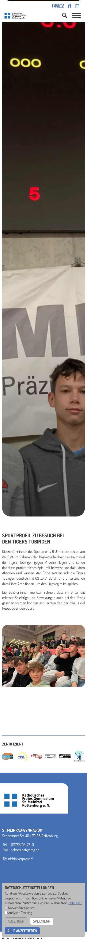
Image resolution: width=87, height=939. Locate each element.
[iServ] (58, 5)
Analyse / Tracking (20, 912)
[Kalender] (77, 5)
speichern (41, 921)
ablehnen (16, 921)
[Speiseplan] (70, 5)
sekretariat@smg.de (25, 849)
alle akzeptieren (22, 930)
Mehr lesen (75, 903)
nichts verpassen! (20, 858)
